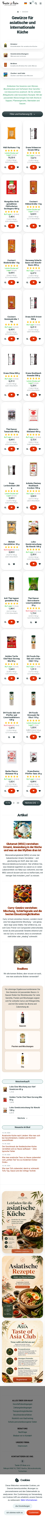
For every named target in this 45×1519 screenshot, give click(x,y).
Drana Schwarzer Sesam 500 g (33, 148)
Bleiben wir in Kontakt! (22, 1436)
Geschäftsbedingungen (22, 1404)
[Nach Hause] (10, 3)
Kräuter (13, 44)
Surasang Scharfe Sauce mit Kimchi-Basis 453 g (33, 262)
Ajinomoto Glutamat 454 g (33, 430)
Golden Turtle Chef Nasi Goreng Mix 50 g (11, 658)
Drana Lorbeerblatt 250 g (11, 485)
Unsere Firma (22, 1442)
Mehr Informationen (29, 1500)
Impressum (22, 1446)
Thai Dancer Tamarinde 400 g (11, 430)
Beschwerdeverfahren (22, 1415)
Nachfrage (22, 1432)
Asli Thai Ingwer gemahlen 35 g (11, 599)
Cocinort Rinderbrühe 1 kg (11, 261)
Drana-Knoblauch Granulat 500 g (33, 374)
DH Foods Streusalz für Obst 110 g (33, 715)
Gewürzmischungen (19, 54)
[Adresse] (22, 1461)
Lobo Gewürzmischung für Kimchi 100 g (33, 544)
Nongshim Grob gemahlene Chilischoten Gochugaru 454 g (11, 205)
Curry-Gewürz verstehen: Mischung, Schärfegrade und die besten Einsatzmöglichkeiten (22, 911)
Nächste (21, 1118)
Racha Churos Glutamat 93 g (11, 772)
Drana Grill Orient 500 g (33, 318)
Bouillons (22, 968)
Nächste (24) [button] (30, 803)
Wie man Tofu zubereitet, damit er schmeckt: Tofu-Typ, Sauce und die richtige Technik (20, 1169)
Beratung (22, 1428)
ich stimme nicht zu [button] (14, 1512)
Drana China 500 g (11, 373)
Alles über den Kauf (22, 1400)
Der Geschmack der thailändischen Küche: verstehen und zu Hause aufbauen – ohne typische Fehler (19, 1148)
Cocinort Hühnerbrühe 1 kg (33, 202)
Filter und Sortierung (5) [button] (21, 114)
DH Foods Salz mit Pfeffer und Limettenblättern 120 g (11, 716)
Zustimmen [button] (34, 1512)
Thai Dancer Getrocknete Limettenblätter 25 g (33, 601)
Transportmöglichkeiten (22, 1411)
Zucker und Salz (17, 73)
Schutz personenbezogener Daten (22, 1422)
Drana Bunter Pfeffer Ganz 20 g (33, 772)
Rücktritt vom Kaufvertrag (22, 1418)
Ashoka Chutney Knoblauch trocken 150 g (33, 485)
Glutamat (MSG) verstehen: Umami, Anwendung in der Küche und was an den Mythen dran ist (22, 847)
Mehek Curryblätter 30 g (11, 543)
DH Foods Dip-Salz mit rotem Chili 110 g (33, 658)
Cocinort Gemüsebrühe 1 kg (11, 319)
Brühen (13, 64)
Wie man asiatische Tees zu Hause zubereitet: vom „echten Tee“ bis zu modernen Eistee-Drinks (21, 1159)
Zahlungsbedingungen (22, 1408)
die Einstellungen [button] (22, 1506)
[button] (5, 167)
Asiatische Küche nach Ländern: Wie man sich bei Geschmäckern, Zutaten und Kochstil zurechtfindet (21, 1137)
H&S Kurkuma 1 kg (11, 147)
